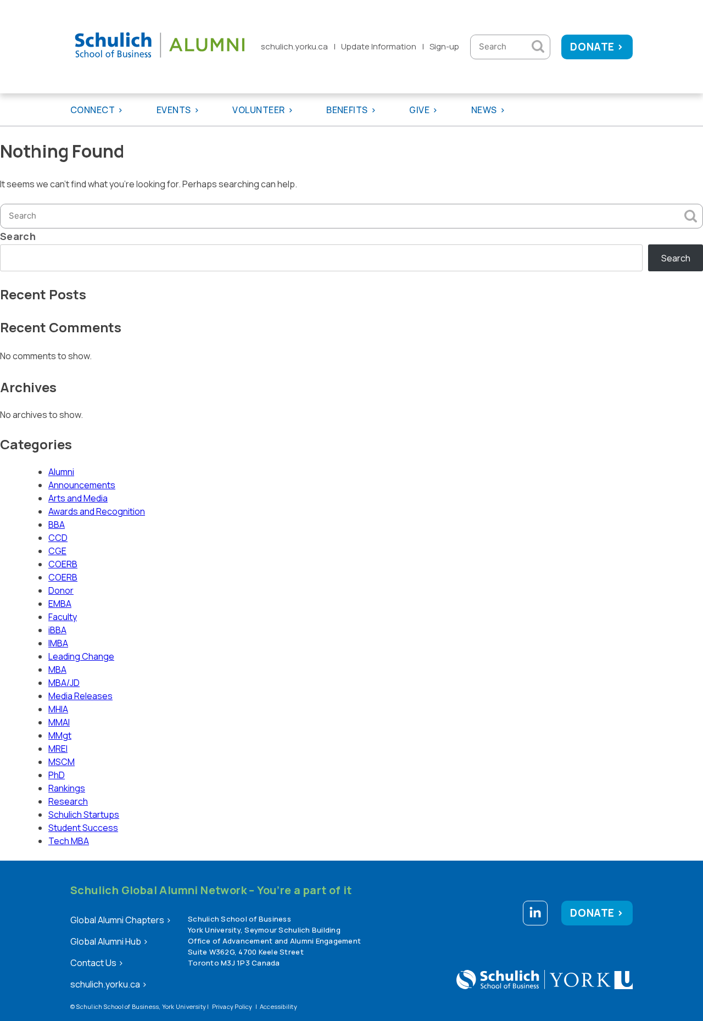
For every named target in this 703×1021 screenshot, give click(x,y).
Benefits (347, 110)
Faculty (62, 617)
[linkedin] (535, 915)
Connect (92, 110)
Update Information (378, 46)
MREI (58, 749)
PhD (56, 775)
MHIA (58, 709)
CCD (58, 538)
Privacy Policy (232, 1006)
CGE (57, 551)
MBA (57, 669)
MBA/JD (64, 683)
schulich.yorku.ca (294, 46)
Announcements (81, 485)
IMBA (58, 643)
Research (68, 801)
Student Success (83, 828)
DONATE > (597, 47)
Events (174, 110)
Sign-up (444, 46)
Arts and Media (78, 498)
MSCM (61, 762)
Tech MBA (68, 841)
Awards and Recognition (96, 511)
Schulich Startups (83, 814)
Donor (61, 590)
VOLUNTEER (258, 110)
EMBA (59, 604)
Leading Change (81, 656)
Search (18, 236)
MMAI (59, 722)
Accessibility (278, 1006)
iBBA (57, 630)
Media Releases (80, 696)
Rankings (66, 788)
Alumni (61, 472)
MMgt (59, 735)
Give (419, 110)
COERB (62, 564)
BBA (56, 524)
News (484, 110)
